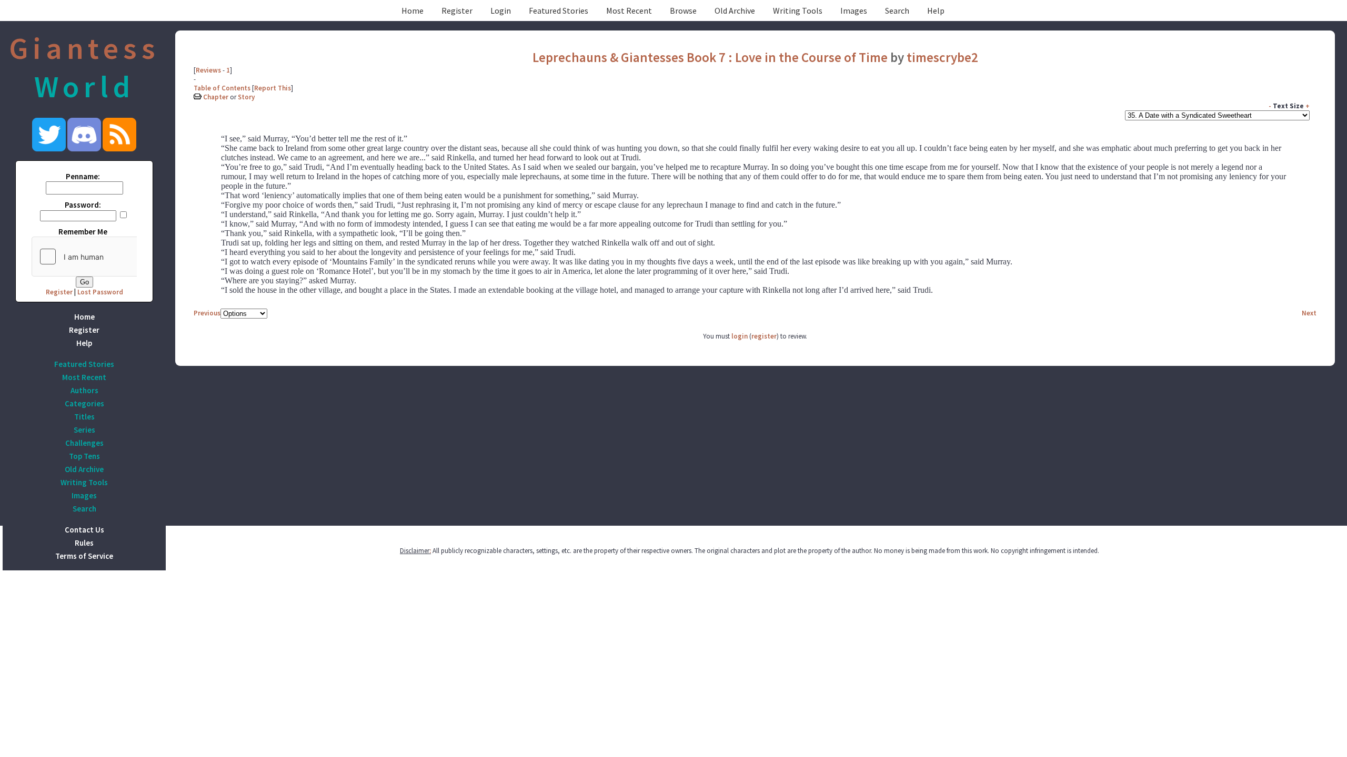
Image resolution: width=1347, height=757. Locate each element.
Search (897, 10)
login (739, 336)
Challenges (84, 443)
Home (412, 10)
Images (853, 10)
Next (1309, 313)
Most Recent (629, 10)
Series (84, 430)
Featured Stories (558, 10)
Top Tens (84, 456)
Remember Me (82, 232)
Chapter (215, 97)
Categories (84, 403)
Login (500, 10)
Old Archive (735, 10)
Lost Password (100, 292)
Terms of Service (84, 556)
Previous (207, 313)
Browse (683, 10)
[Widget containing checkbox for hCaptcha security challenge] (111, 257)
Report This (272, 88)
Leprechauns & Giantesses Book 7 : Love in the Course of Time (710, 57)
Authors (84, 390)
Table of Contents (222, 88)
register (764, 336)
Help (935, 10)
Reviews (208, 70)
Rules (84, 543)
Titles (84, 417)
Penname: (83, 176)
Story (246, 97)
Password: (83, 205)
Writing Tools (797, 10)
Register (457, 10)
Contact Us (84, 530)
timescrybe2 (942, 57)
